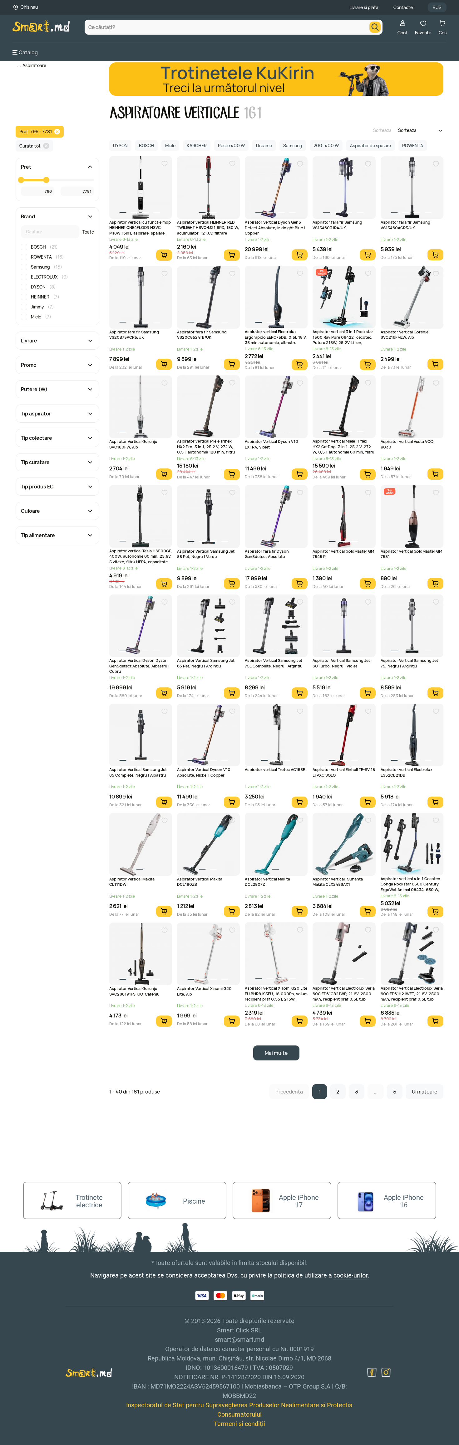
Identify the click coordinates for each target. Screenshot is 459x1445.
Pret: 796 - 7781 (35, 131)
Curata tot (30, 146)
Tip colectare (36, 437)
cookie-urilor (350, 1275)
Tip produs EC (37, 486)
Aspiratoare (34, 65)
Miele (41, 317)
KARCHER (197, 145)
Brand (28, 216)
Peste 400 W (231, 145)
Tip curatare (35, 462)
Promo (29, 364)
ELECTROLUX (49, 277)
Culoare (30, 510)
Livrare (29, 340)
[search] (375, 27)
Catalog (28, 52)
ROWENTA (47, 257)
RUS (437, 7)
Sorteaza (382, 130)
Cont (402, 33)
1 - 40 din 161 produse (134, 1091)
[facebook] (372, 1372)
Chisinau (29, 7)
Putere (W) (34, 389)
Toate (88, 232)
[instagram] (386, 1372)
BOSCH (44, 247)
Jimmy (42, 307)
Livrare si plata (363, 7)
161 (252, 113)
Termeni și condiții (239, 1424)
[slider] (21, 180)
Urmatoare (424, 1091)
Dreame (264, 145)
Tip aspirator (36, 413)
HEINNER (45, 297)
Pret (26, 166)
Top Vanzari (321, 272)
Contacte (403, 7)
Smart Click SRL (49, 1441)
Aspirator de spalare (370, 145)
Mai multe (276, 1053)
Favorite (423, 33)
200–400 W (326, 145)
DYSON (43, 287)
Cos (443, 33)
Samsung (46, 267)
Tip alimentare (38, 535)
